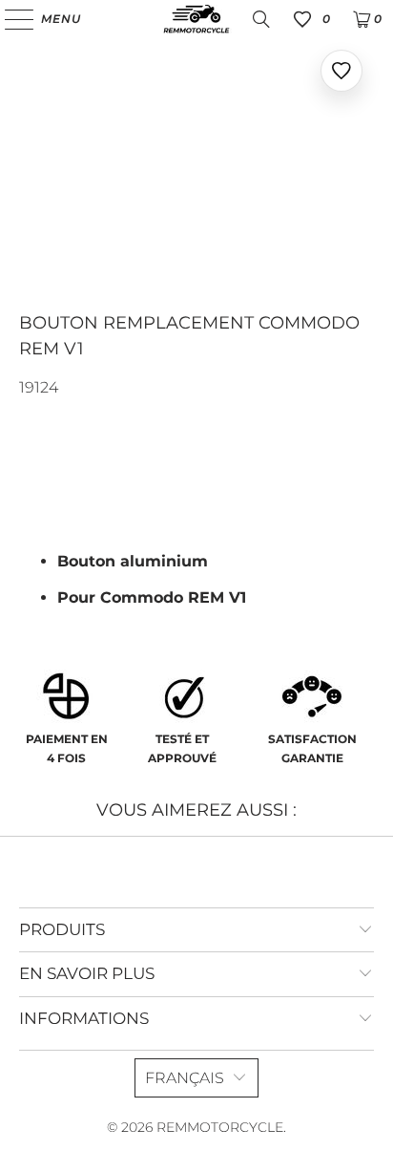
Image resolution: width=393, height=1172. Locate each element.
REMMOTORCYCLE (219, 1127)
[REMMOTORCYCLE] (196, 19)
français (184, 1078)
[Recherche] (261, 19)
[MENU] (10, 19)
